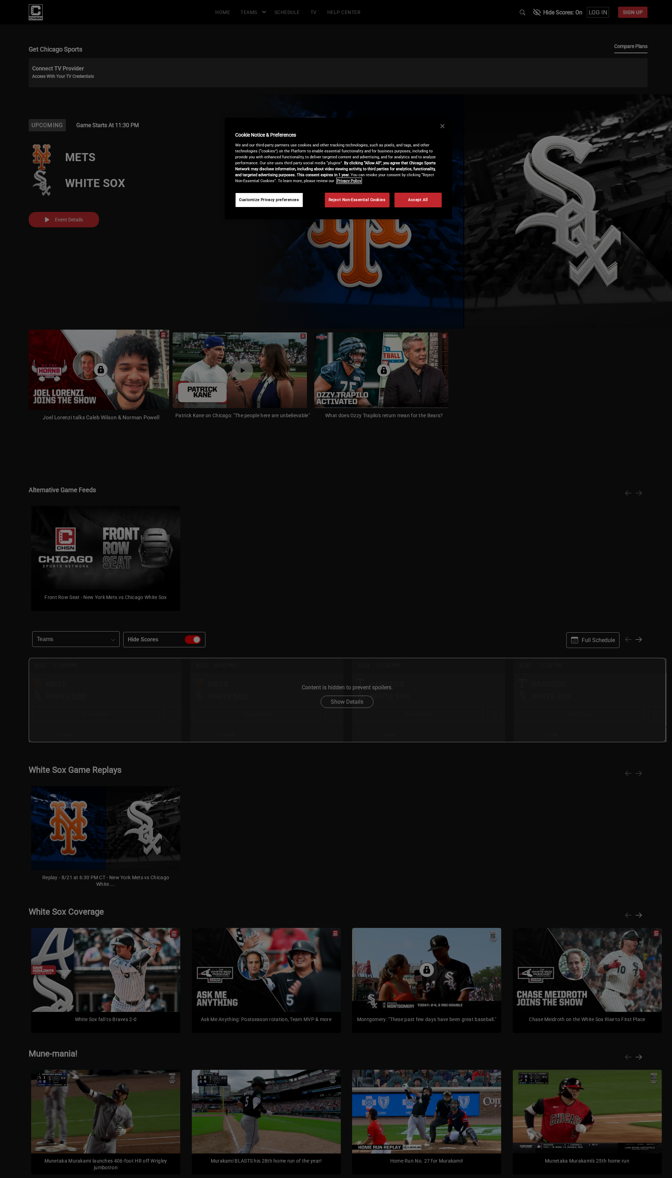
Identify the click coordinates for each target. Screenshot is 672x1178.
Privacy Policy (349, 180)
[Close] (442, 126)
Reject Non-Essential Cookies (357, 199)
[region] (338, 168)
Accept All (418, 199)
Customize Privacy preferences (269, 199)
